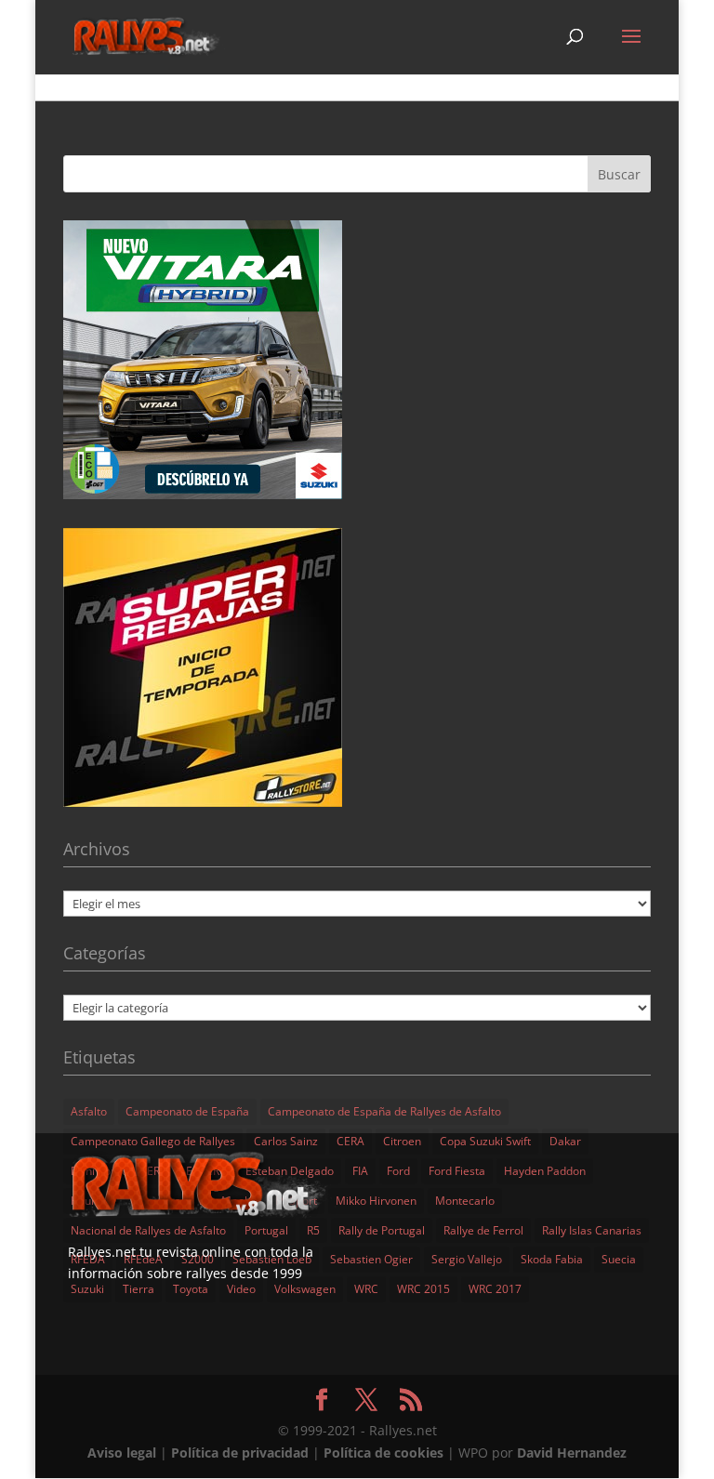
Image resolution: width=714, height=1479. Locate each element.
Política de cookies (383, 1452)
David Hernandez (572, 1452)
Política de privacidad (240, 1452)
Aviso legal (121, 1452)
